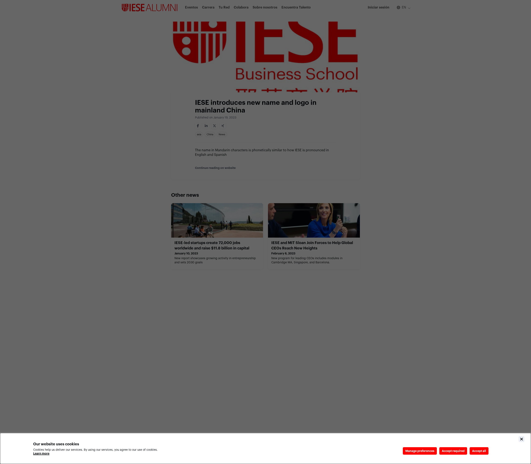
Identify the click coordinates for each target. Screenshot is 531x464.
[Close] (521, 439)
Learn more (41, 453)
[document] (265, 448)
